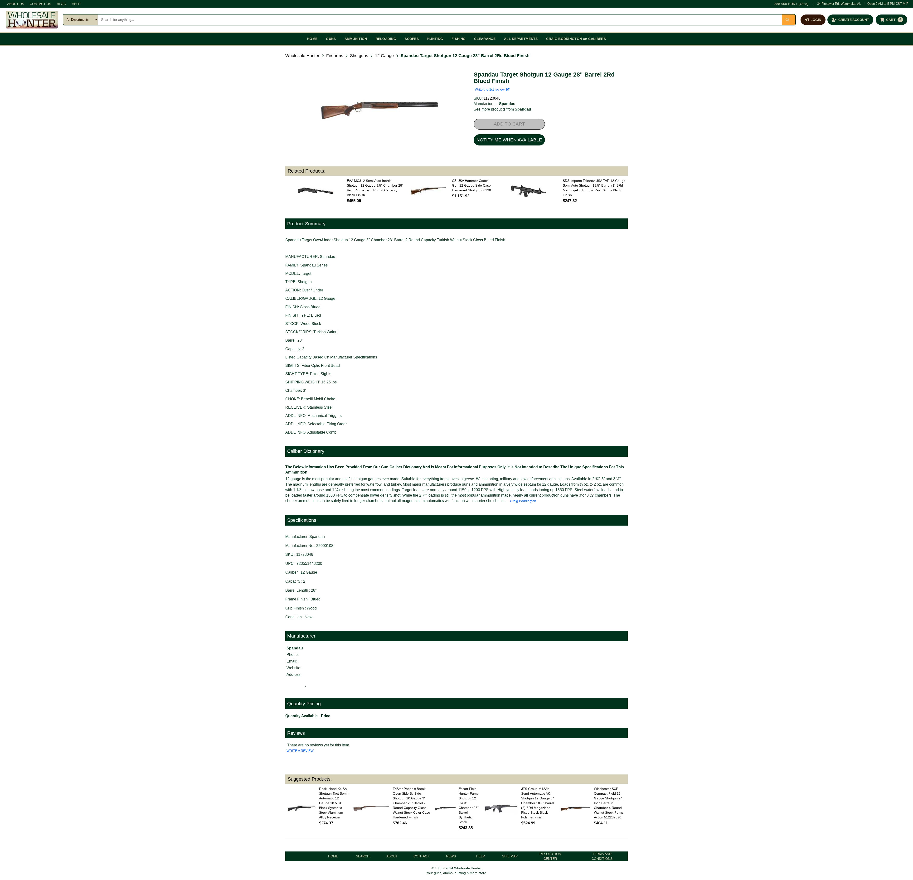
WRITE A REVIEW (300, 751)
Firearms (334, 55)
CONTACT (421, 856)
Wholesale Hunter (302, 55)
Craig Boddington (523, 501)
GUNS (331, 39)
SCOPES (412, 39)
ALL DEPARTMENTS (521, 39)
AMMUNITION (356, 39)
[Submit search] (788, 20)
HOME (312, 39)
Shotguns (359, 55)
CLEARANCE (484, 39)
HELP (76, 4)
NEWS (451, 856)
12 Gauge (384, 55)
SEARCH (362, 856)
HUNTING (435, 39)
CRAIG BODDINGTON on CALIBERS (576, 39)
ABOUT (392, 856)
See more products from (502, 109)
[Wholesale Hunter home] (32, 20)
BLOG (61, 4)
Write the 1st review (490, 89)
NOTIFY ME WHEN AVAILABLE (509, 139)
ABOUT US (15, 4)
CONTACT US (40, 4)
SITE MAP (510, 856)
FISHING (459, 39)
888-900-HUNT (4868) (791, 4)
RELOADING (386, 39)
